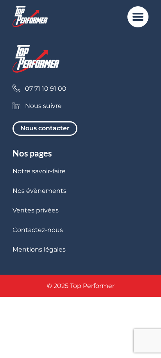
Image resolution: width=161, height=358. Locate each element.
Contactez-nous (38, 230)
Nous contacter (45, 128)
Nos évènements (39, 190)
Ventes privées (36, 210)
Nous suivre (43, 106)
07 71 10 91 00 (45, 88)
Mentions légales (39, 249)
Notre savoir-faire (39, 171)
